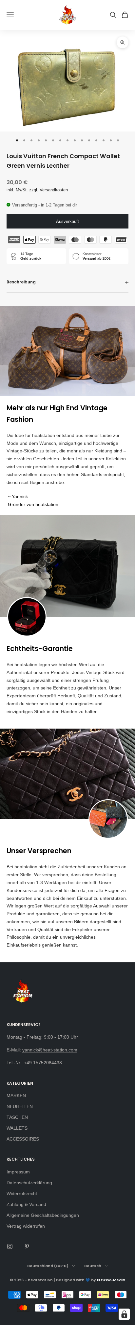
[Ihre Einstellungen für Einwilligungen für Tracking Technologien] (124, 1314)
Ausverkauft (67, 221)
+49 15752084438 (43, 1062)
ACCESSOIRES (23, 1139)
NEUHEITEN (20, 1106)
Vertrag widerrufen (26, 1226)
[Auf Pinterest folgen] (27, 1246)
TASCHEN (17, 1117)
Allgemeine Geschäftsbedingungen (43, 1215)
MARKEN (16, 1095)
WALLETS (17, 1128)
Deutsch (92, 1265)
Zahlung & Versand (26, 1204)
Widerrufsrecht (22, 1193)
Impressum (18, 1171)
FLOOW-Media (111, 1280)
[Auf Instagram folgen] (10, 1246)
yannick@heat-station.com (49, 1049)
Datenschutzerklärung (29, 1182)
